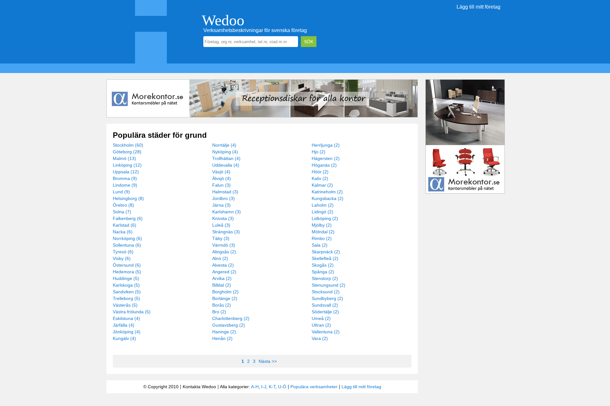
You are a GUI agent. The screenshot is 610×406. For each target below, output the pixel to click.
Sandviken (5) (127, 291)
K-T (272, 386)
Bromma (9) (125, 178)
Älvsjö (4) (221, 178)
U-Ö (282, 386)
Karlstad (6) (124, 225)
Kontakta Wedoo (199, 386)
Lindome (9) (125, 185)
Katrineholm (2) (327, 191)
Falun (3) (221, 185)
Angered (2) (224, 271)
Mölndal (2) (323, 231)
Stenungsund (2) (328, 285)
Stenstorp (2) (325, 278)
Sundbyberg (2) (327, 298)
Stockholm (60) (128, 145)
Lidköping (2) (325, 218)
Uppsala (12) (126, 171)
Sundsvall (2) (325, 305)
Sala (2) (320, 245)
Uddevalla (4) (225, 165)
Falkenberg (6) (128, 218)
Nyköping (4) (225, 151)
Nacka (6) (122, 231)
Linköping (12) (127, 165)
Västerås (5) (125, 305)
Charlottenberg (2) (230, 318)
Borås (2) (221, 305)
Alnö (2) (220, 258)
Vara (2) (320, 338)
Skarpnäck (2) (326, 251)
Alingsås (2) (224, 251)
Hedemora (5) (127, 271)
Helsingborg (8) (128, 198)
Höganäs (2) (324, 165)
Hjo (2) (318, 151)
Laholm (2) (323, 205)
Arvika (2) (222, 278)
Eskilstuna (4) (126, 318)
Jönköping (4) (126, 331)
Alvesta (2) (223, 265)
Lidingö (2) (322, 211)
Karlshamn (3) (226, 211)
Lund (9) (121, 191)
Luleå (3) (221, 225)
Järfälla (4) (123, 325)
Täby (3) (220, 238)
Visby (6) (122, 258)
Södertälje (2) (325, 311)
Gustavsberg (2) (228, 325)
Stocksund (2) (326, 291)
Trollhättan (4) (226, 158)
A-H (255, 386)
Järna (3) (221, 205)
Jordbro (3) (223, 198)
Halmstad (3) (225, 191)
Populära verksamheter (313, 386)
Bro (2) (219, 311)
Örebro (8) (123, 205)
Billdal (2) (221, 285)
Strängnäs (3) (226, 231)
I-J (263, 386)
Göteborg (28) (127, 151)
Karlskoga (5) (126, 285)
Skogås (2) (323, 265)
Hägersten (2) (326, 158)
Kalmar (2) (322, 185)
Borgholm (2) (225, 291)
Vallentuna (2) (326, 331)
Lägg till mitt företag (478, 7)
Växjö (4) (221, 171)
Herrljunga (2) (326, 145)
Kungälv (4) (124, 338)
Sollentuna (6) (127, 245)
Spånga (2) (323, 271)
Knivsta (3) (223, 218)
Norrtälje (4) (224, 145)
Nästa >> (268, 361)
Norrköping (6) (127, 238)
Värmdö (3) (223, 245)
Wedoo (223, 20)
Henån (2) (222, 338)
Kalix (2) (320, 178)
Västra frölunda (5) (132, 311)
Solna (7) (122, 211)
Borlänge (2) (224, 298)
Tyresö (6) (123, 251)
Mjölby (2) (322, 225)
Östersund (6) (127, 265)
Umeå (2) (321, 318)
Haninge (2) (224, 331)
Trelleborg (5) (126, 298)
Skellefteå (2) (325, 258)
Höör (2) (320, 171)
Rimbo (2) (322, 238)
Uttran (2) (321, 325)
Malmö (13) (124, 158)
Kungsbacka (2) (327, 198)
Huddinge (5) (126, 278)
